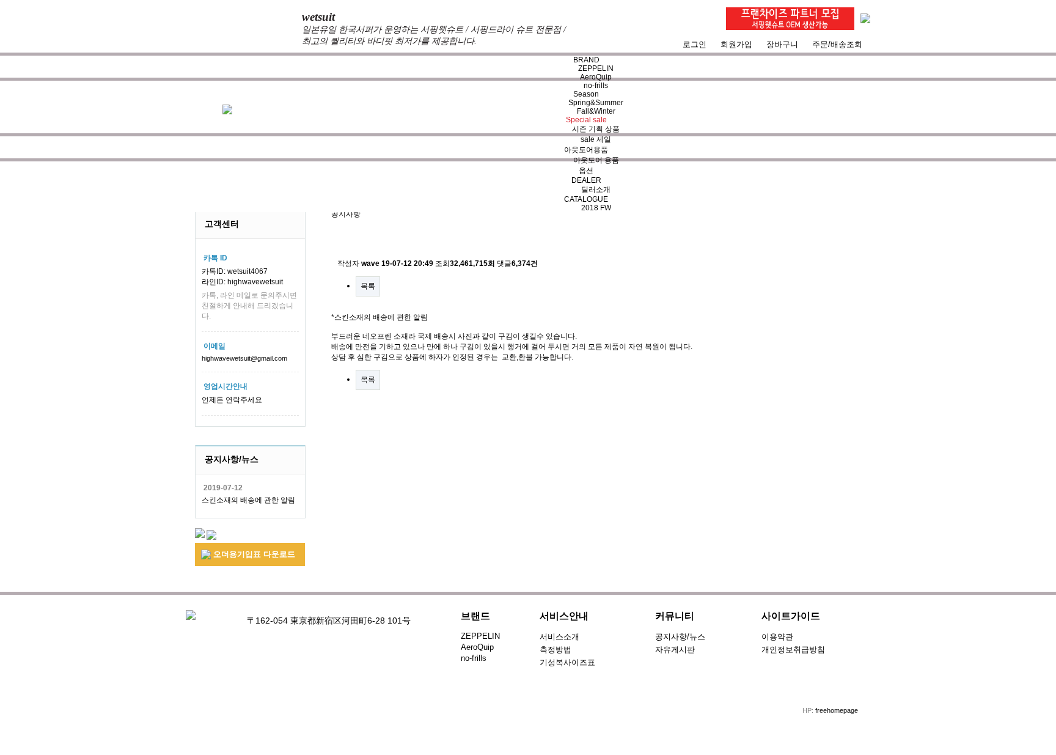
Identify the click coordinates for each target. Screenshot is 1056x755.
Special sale (586, 120)
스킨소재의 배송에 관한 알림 (248, 500)
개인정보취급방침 (793, 649)
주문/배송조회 (837, 44)
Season (586, 94)
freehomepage (836, 710)
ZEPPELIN (596, 68)
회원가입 (736, 44)
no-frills (596, 85)
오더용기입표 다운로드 (253, 554)
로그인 (694, 44)
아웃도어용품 (586, 149)
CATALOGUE (586, 199)
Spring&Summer (595, 102)
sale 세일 (596, 139)
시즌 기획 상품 (596, 129)
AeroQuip (596, 77)
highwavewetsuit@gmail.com (244, 358)
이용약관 (777, 636)
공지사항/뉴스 (680, 636)
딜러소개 (595, 189)
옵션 (586, 170)
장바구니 (782, 44)
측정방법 (555, 649)
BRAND (586, 60)
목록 (368, 286)
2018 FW (596, 208)
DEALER (586, 180)
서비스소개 (559, 636)
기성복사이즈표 (567, 662)
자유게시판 (675, 649)
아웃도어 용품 (596, 160)
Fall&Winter (596, 111)
